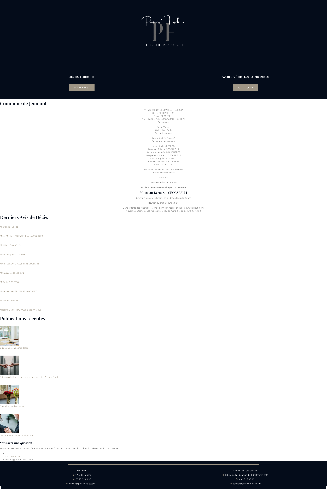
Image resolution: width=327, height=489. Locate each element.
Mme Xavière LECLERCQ (12, 273)
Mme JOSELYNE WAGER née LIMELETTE (19, 263)
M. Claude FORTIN (9, 227)
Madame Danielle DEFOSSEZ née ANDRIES (20, 309)
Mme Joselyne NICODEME (12, 254)
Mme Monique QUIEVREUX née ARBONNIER (21, 236)
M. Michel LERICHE (9, 300)
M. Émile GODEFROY (10, 282)
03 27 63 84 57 (12, 456)
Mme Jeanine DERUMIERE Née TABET (18, 291)
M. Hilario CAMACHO (10, 245)
